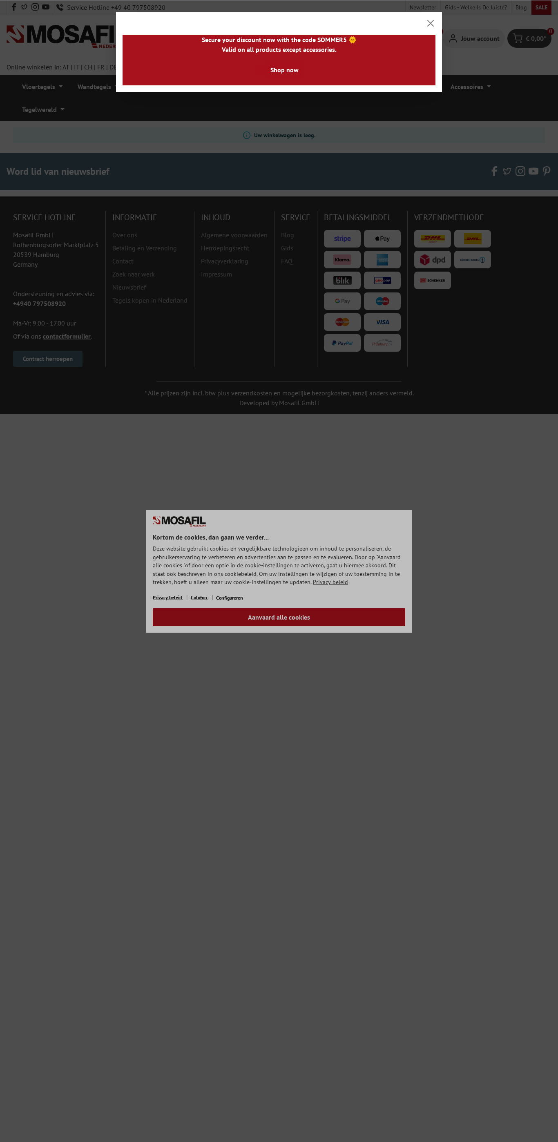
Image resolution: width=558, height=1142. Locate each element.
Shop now (284, 70)
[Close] (430, 23)
